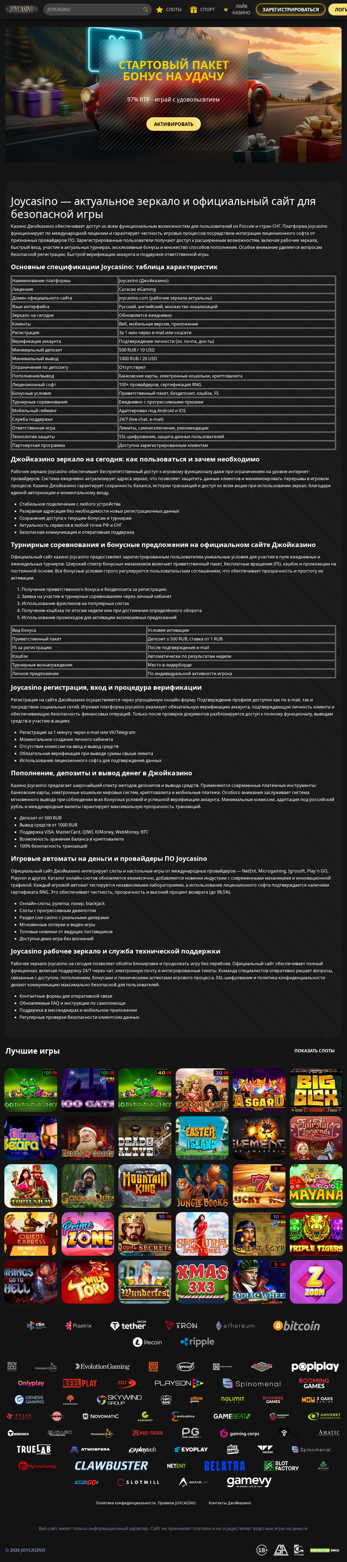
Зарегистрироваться (290, 9)
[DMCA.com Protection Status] (325, 1550)
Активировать (173, 124)
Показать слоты (314, 1051)
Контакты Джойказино (230, 1502)
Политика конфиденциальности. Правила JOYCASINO (146, 1502)
